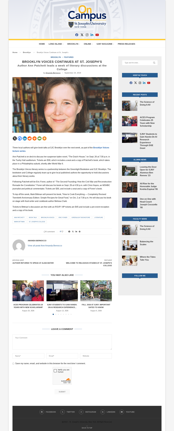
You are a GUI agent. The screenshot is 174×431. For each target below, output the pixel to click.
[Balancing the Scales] (129, 245)
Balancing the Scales (146, 242)
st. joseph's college (37, 221)
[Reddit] (30, 138)
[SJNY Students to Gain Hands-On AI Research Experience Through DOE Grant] (62, 290)
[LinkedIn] (92, 34)
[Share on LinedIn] (76, 232)
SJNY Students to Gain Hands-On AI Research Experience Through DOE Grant (148, 141)
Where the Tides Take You (148, 258)
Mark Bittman (19, 221)
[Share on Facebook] (69, 232)
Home (42, 44)
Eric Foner (63, 217)
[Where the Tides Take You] (129, 261)
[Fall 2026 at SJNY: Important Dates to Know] (96, 290)
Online (87, 44)
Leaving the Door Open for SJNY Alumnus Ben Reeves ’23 (148, 171)
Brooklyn (72, 44)
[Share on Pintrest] (79, 232)
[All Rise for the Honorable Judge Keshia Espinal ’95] (129, 187)
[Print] (34, 138)
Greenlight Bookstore (81, 217)
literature (98, 217)
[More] (44, 138)
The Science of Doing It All (147, 103)
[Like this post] (64, 232)
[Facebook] (76, 34)
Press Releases (126, 44)
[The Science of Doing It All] (129, 106)
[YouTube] (97, 34)
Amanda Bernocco (53, 73)
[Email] (39, 138)
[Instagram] (87, 34)
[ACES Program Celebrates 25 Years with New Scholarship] (28, 290)
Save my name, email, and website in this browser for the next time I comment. (50, 363)
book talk (33, 217)
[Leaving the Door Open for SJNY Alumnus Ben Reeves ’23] (129, 171)
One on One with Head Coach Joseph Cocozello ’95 (148, 203)
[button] (16, 297)
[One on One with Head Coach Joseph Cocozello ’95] (129, 203)
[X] (82, 34)
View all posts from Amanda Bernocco (45, 246)
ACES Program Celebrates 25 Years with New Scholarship (147, 121)
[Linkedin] (25, 138)
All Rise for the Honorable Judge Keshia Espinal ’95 (149, 186)
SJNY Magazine (104, 44)
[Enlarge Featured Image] (62, 78)
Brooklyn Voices (47, 217)
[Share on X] (73, 232)
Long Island (55, 44)
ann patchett (19, 217)
